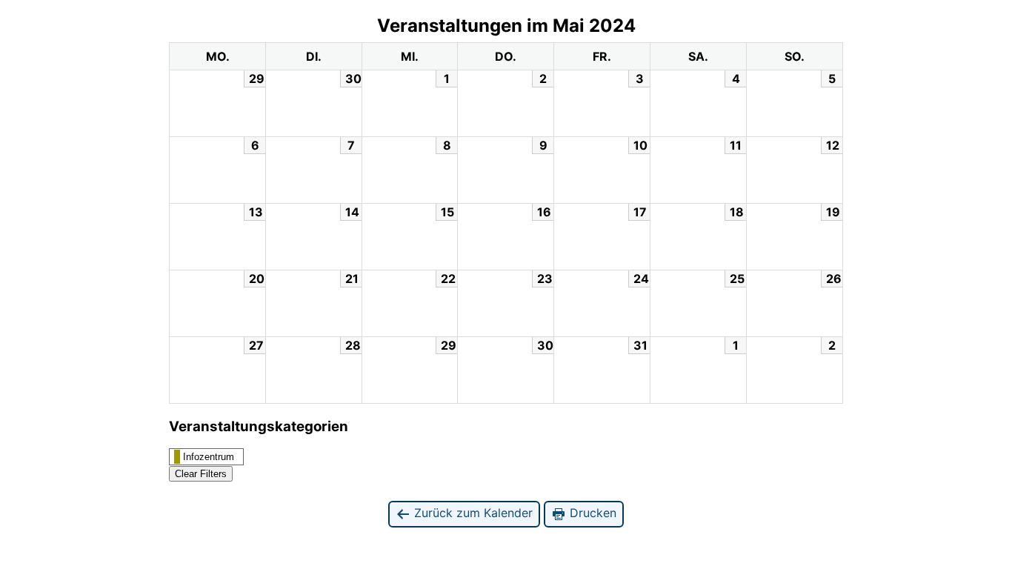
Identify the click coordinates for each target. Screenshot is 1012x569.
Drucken (591, 512)
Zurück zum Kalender (471, 512)
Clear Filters (201, 473)
